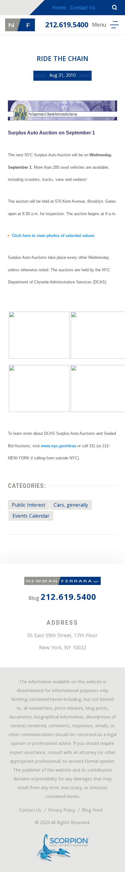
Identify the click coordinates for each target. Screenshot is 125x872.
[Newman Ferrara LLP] (20, 25)
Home (59, 8)
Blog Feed (92, 811)
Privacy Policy (61, 811)
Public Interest (28, 506)
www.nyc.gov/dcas (58, 446)
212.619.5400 (66, 26)
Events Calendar (30, 516)
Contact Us (82, 8)
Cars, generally (71, 506)
